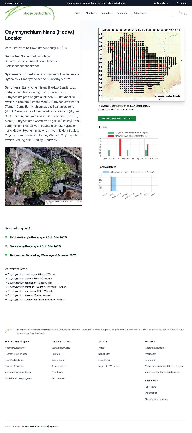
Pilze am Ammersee (14, 366)
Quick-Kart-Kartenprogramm (19, 378)
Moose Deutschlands (15, 347)
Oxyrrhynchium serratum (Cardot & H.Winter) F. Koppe (37, 286)
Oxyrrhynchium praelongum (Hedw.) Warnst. (32, 274)
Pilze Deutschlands (14, 360)
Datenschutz (151, 393)
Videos (101, 347)
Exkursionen (104, 360)
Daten (78, 13)
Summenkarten (59, 366)
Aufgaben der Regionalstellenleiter (162, 372)
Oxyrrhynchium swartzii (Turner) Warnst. (29, 295)
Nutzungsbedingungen (156, 399)
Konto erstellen (161, 3)
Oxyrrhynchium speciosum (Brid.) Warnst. (30, 291)
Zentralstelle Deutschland (36, 426)
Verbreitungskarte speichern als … (117, 118)
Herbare (56, 354)
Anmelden (182, 3)
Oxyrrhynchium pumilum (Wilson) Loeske (30, 278)
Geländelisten (58, 360)
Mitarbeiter (92, 13)
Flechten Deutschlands (16, 354)
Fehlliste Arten (58, 378)
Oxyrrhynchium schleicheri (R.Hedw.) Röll (30, 282)
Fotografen (150, 360)
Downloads (57, 372)
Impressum (150, 386)
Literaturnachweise (61, 347)
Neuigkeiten (104, 354)
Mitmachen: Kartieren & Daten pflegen (164, 366)
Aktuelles (107, 13)
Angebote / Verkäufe (108, 366)
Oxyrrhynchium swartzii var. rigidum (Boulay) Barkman (37, 299)
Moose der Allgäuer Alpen (18, 372)
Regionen (122, 13)
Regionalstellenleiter (155, 347)
